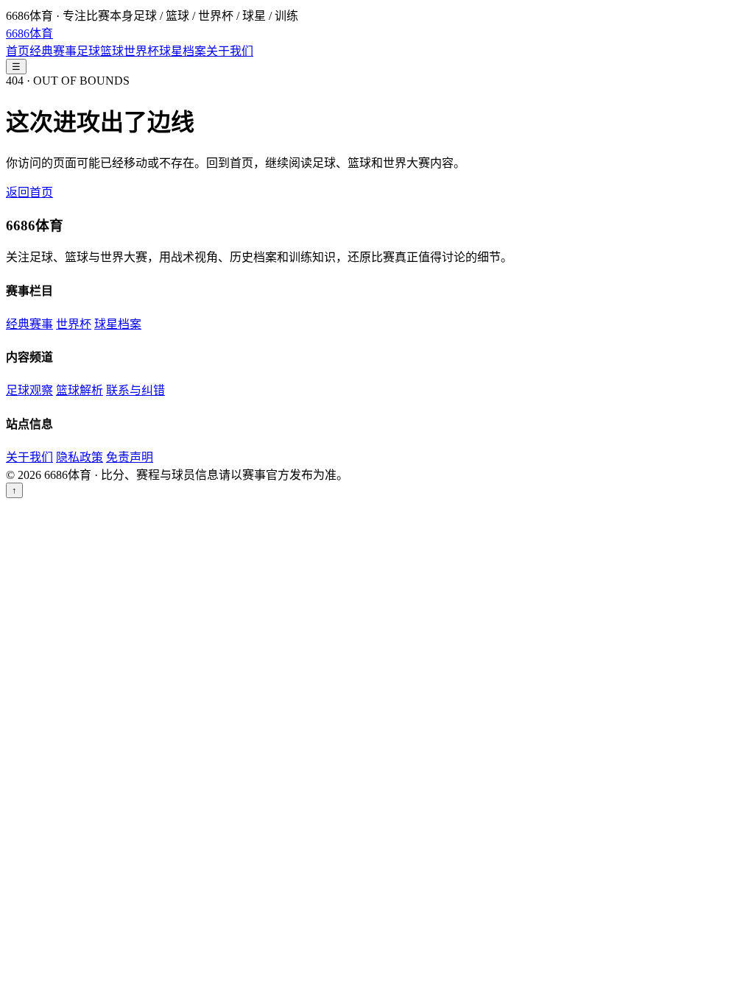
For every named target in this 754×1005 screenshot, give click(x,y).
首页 (17, 51)
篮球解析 (79, 390)
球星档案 (182, 51)
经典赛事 (53, 51)
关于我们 (229, 51)
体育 (29, 33)
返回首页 (29, 192)
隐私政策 (79, 457)
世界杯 (141, 51)
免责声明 (129, 457)
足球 (88, 51)
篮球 (112, 51)
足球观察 (29, 390)
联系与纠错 (135, 390)
